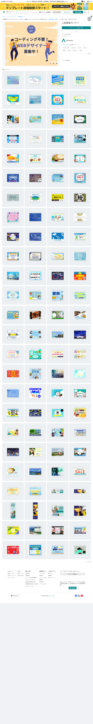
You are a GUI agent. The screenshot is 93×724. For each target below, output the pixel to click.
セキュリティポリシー (30, 586)
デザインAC (51, 595)
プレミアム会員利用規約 (31, 577)
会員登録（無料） (53, 19)
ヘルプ (90, 1)
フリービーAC (42, 583)
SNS (84, 1)
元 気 (64, 47)
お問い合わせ (21, 575)
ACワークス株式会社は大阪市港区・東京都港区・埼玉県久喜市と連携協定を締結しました (47, 1)
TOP (63, 44)
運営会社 (27, 573)
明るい (81, 50)
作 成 (79, 47)
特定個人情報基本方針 (30, 581)
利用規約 (27, 575)
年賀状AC (41, 581)
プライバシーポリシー (30, 579)
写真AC (41, 575)
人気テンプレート (12, 575)
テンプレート (33, 12)
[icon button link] (85, 12)
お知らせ (74, 47)
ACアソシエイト (52, 577)
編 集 (64, 50)
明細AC (50, 575)
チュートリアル (11, 577)
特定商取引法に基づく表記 (31, 583)
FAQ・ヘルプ (21, 573)
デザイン (85, 47)
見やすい (75, 50)
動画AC (41, 579)
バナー (68, 36)
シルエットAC (42, 577)
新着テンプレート (12, 573)
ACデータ (50, 573)
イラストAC (42, 573)
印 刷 (69, 50)
